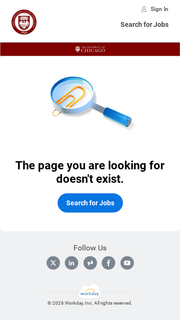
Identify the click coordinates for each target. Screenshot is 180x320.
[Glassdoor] (90, 263)
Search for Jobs (144, 24)
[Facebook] (108, 263)
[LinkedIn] (71, 263)
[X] (53, 263)
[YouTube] (127, 263)
